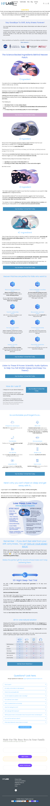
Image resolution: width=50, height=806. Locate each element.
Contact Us (17, 784)
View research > (25, 42)
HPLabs (22, 799)
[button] (43, 3)
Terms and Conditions (20, 781)
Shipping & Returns (19, 782)
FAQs (16, 786)
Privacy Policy (18, 779)
